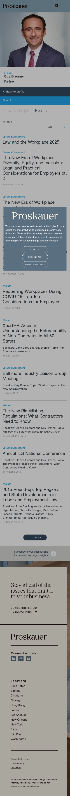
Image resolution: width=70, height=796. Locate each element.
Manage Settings (35, 265)
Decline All (35, 257)
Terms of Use (24, 234)
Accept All (35, 250)
